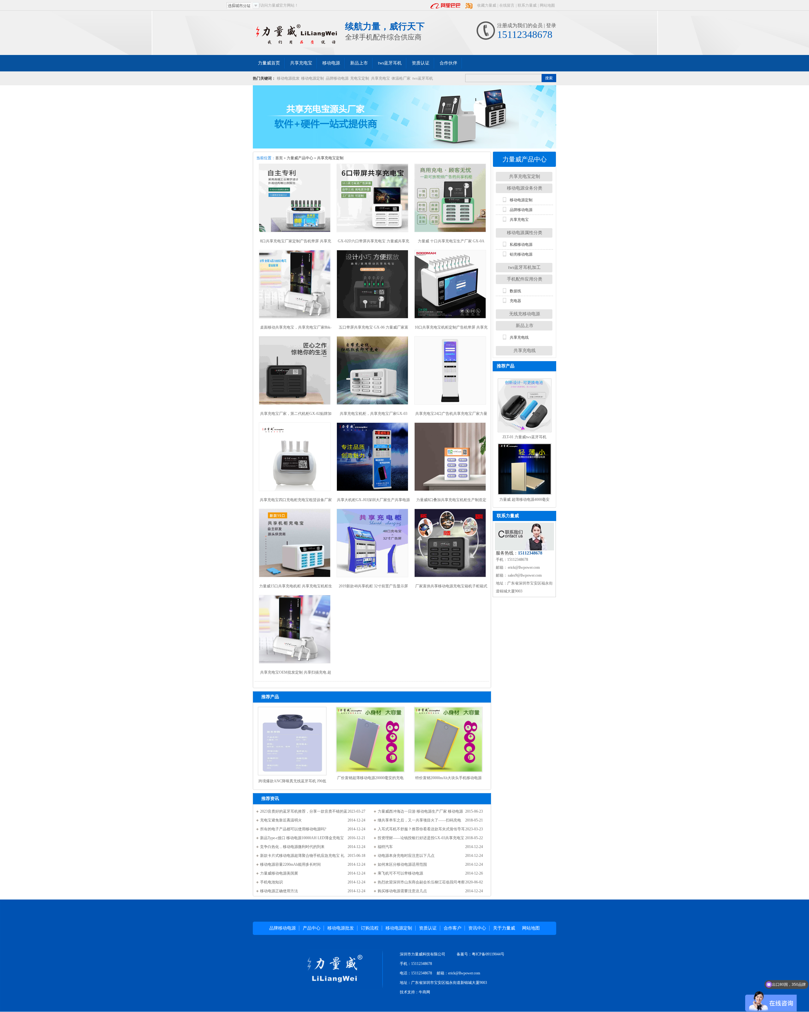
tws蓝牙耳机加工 (524, 267)
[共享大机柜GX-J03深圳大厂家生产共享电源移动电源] (373, 457)
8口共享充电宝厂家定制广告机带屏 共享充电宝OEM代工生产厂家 (295, 243)
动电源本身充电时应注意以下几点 (406, 855)
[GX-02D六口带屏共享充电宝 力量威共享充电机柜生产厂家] (373, 199)
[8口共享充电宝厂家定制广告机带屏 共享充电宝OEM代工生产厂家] (295, 199)
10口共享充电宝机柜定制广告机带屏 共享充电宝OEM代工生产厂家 (451, 329)
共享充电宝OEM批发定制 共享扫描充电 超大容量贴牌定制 (295, 674)
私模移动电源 (521, 244)
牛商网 (424, 992)
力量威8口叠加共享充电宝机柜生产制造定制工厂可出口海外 (451, 502)
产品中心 (311, 928)
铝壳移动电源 (521, 254)
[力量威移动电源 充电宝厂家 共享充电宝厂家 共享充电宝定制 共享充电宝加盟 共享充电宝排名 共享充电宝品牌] (299, 35)
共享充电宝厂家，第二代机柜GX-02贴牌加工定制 (296, 416)
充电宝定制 (359, 78)
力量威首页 (269, 63)
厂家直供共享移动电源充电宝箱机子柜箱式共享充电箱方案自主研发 (451, 588)
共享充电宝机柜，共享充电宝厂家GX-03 (373, 413)
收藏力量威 (486, 5)
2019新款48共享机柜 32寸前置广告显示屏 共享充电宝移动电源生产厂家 (373, 588)
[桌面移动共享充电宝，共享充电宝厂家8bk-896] (295, 285)
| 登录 (549, 25)
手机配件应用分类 (524, 279)
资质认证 (420, 63)
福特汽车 (385, 847)
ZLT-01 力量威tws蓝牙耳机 (524, 437)
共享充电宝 (301, 63)
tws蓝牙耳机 (390, 63)
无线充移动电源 (524, 314)
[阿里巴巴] (445, 5)
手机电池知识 (271, 882)
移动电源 (331, 63)
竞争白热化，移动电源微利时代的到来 (292, 847)
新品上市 (359, 63)
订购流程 (370, 928)
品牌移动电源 (337, 78)
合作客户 (452, 928)
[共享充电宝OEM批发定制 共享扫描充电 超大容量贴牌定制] (295, 630)
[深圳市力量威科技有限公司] (326, 968)
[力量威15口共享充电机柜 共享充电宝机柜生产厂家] (295, 544)
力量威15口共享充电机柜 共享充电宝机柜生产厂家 (295, 588)
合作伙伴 (448, 63)
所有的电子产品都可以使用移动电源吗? (293, 829)
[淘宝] (469, 5)
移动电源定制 (312, 78)
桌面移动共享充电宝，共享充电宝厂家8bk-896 (296, 329)
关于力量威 (504, 928)
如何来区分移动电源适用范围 (402, 864)
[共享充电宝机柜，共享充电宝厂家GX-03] (373, 371)
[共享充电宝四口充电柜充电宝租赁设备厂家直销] (295, 457)
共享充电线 (519, 337)
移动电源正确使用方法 (279, 891)
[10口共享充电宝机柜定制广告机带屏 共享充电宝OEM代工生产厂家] (451, 285)
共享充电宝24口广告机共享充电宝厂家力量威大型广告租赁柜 (451, 416)
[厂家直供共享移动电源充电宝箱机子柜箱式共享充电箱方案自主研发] (451, 544)
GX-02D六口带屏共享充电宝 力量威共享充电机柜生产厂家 (373, 243)
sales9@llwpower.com (524, 575)
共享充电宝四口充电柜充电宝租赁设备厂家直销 (296, 502)
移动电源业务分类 (524, 188)
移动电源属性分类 (524, 232)
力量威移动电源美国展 (279, 873)
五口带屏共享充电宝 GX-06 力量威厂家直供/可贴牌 (373, 329)
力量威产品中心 (300, 158)
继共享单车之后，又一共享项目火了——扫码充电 (419, 820)
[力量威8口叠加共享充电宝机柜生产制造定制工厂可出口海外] (451, 457)
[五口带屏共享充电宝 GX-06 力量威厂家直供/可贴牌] (373, 285)
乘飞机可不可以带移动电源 (400, 873)
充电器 (515, 301)
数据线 (515, 291)
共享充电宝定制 (330, 158)
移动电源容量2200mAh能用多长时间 (290, 864)
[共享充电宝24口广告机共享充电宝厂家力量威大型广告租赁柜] (451, 371)
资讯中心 (477, 928)
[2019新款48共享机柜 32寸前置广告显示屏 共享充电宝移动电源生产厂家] (373, 544)
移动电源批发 (288, 78)
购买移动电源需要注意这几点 (402, 891)
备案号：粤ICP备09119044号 (480, 954)
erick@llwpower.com (523, 567)
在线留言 (506, 5)
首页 (279, 158)
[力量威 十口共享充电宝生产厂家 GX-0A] (451, 199)
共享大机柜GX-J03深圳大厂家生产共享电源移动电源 (373, 502)
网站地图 (547, 5)
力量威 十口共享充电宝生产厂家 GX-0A (451, 241)
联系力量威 (527, 5)
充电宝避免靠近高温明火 (281, 820)
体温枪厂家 (401, 78)
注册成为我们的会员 (520, 25)
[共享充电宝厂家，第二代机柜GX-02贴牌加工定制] (295, 371)
